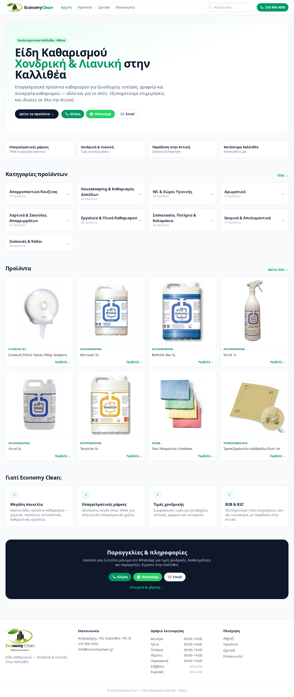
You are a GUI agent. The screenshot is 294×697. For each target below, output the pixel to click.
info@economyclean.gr (95, 649)
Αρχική (66, 7)
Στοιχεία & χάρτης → (147, 587)
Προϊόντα (85, 7)
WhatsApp (103, 114)
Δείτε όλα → (278, 269)
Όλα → (282, 175)
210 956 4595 (275, 7)
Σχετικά (104, 7)
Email (130, 114)
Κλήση (75, 114)
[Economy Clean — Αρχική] (20, 640)
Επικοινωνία (125, 7)
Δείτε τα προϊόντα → (37, 114)
